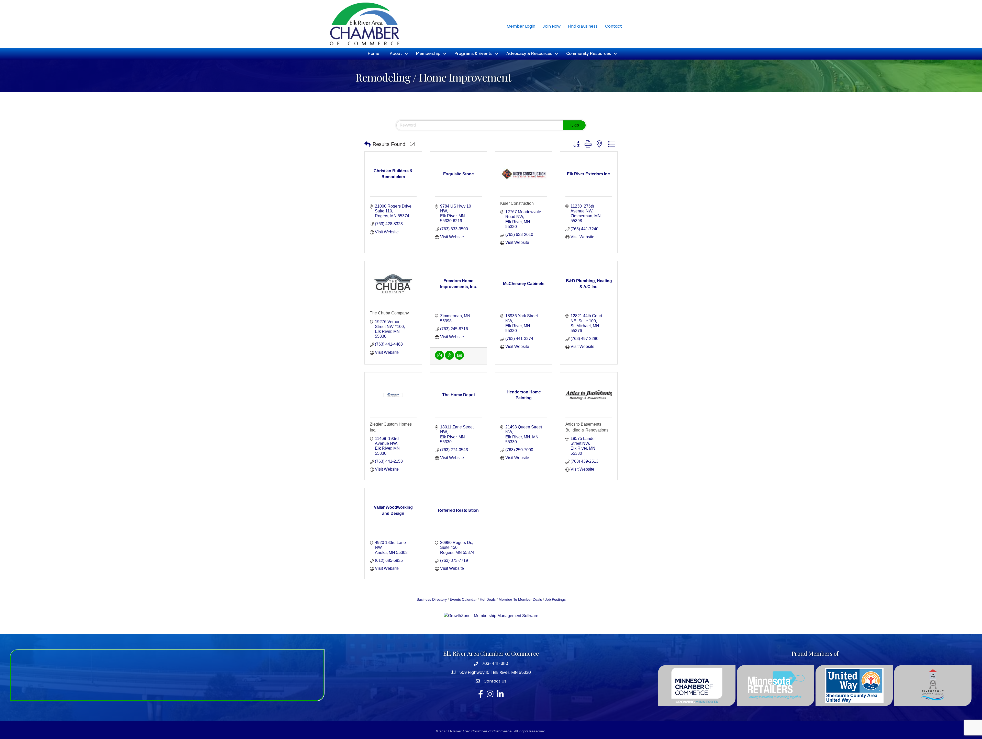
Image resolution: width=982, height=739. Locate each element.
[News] (459, 358)
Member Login (521, 26)
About (396, 53)
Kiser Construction (517, 203)
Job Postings (555, 599)
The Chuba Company (389, 313)
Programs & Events (473, 53)
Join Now (552, 26)
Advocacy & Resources (529, 53)
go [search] (576, 125)
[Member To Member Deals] (439, 358)
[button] (367, 144)
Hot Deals (488, 599)
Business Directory (432, 599)
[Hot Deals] (449, 358)
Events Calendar (463, 599)
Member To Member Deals (520, 599)
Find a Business (583, 26)
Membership (428, 53)
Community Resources (588, 53)
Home (373, 53)
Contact (613, 26)
